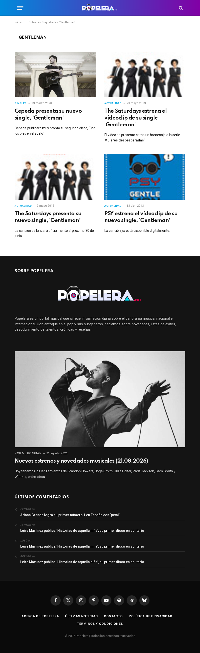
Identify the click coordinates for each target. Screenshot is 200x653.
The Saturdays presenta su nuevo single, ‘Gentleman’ (48, 217)
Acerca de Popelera (40, 616)
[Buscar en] (180, 7)
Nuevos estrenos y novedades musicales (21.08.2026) (81, 461)
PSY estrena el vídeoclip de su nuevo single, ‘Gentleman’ (141, 217)
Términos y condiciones (100, 623)
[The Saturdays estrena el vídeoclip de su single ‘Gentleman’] (144, 74)
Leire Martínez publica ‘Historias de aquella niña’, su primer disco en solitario (82, 530)
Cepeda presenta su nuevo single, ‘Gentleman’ (48, 115)
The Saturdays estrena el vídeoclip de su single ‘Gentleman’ (135, 118)
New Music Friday (28, 453)
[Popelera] (100, 8)
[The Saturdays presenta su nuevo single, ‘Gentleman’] (55, 177)
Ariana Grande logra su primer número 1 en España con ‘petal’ (70, 515)
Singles (21, 103)
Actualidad (113, 103)
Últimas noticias (81, 616)
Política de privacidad (150, 616)
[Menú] (20, 7)
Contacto (113, 616)
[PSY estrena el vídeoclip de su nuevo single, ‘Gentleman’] (144, 177)
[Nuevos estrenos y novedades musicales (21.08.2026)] (100, 399)
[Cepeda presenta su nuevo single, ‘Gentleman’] (55, 74)
